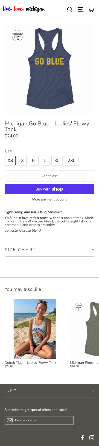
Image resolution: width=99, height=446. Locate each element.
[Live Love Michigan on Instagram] (91, 437)
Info (11, 391)
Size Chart (20, 249)
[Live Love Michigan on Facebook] (82, 437)
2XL (71, 160)
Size (8, 152)
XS (10, 160)
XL (56, 160)
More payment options (49, 199)
